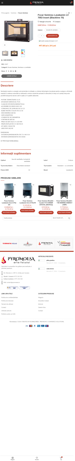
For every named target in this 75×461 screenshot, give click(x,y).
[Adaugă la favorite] (14, 184)
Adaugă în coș (52, 35)
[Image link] (18, 260)
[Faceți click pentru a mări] (5, 45)
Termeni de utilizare (7, 304)
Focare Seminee (12, 67)
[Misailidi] (64, 243)
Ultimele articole (6, 310)
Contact (3, 307)
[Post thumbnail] (41, 262)
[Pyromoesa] (46, 243)
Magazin (40, 297)
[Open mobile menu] (2, 3)
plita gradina (50, 260)
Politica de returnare (7, 301)
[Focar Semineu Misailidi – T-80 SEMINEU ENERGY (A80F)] (64, 190)
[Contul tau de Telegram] (15, 71)
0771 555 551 (13, 276)
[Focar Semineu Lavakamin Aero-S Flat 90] (27, 190)
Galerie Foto (42, 307)
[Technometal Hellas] (10, 243)
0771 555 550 (13, 279)
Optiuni (40, 30)
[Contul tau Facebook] (6, 71)
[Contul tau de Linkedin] (13, 71)
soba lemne (50, 268)
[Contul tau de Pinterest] (11, 71)
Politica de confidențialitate (9, 297)
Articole (40, 304)
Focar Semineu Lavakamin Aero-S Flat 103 (9, 203)
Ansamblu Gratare (43, 301)
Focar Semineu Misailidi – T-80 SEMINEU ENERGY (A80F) (64, 203)
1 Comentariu (61, 263)
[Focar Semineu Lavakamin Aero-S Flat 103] (9, 190)
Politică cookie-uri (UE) (8, 314)
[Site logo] (37, 2)
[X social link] (8, 71)
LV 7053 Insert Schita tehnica (9, 141)
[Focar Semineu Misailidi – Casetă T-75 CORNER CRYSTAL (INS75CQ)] (46, 190)
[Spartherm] (28, 243)
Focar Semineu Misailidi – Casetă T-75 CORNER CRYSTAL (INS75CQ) (46, 203)
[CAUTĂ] (69, 218)
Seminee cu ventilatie (24, 67)
